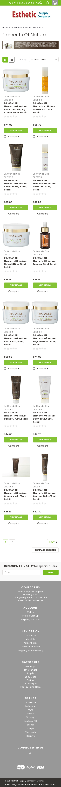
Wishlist (30, 612)
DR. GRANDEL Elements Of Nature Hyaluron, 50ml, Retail (44, 185)
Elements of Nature (34, 27)
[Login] (48, 3)
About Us (30, 639)
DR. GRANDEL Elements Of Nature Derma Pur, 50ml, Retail (44, 417)
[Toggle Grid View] (5, 60)
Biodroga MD (30, 721)
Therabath (30, 732)
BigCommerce (19, 784)
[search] (41, 3)
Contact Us (30, 635)
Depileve (31, 736)
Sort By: (23, 59)
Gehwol (30, 713)
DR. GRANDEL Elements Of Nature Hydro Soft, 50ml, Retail (15, 340)
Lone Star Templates (45, 784)
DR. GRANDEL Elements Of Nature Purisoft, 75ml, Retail (16, 415)
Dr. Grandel (17, 27)
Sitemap (41, 781)
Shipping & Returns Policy (30, 650)
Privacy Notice (30, 643)
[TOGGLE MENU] (4, 2)
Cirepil (30, 728)
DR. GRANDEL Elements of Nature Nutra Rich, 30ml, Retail (44, 108)
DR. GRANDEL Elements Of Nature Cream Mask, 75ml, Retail (15, 495)
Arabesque (30, 683)
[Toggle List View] (11, 60)
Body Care (30, 676)
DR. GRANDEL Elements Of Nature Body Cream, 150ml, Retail (15, 185)
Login (25, 615)
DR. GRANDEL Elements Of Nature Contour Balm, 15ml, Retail (44, 495)
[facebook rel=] (29, 753)
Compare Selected (45, 550)
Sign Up (35, 615)
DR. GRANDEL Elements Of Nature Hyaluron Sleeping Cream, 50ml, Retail (15, 108)
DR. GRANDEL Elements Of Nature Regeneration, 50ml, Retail (44, 340)
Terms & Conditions (30, 646)
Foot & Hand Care (30, 687)
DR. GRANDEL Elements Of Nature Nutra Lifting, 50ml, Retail (15, 263)
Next (52, 542)
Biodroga (30, 666)
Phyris (30, 673)
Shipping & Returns (30, 619)
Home (5, 27)
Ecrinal (30, 680)
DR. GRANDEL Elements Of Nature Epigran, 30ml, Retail (44, 261)
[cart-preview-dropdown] (54, 2)
